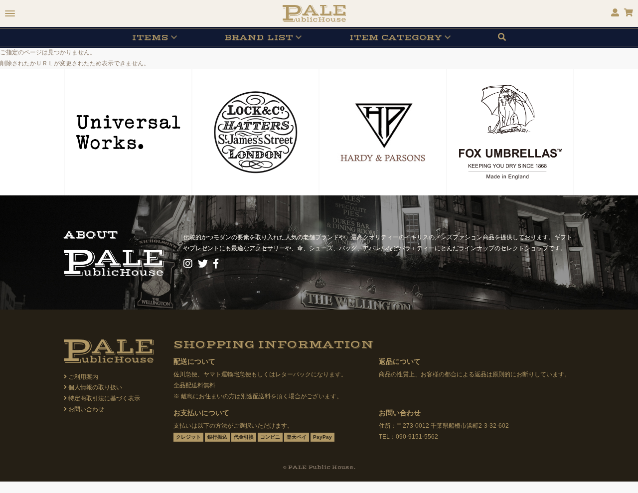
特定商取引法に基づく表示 (104, 398)
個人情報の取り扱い (95, 387)
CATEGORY (395, 37)
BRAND (258, 37)
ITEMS (150, 37)
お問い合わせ (86, 409)
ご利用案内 (83, 376)
